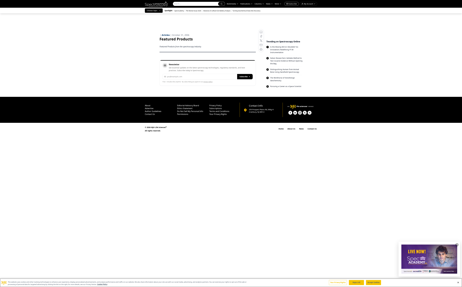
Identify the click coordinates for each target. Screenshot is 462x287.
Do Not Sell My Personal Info (190, 111)
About (147, 105)
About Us (291, 129)
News (301, 129)
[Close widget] (457, 244)
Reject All (356, 282)
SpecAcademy (179, 11)
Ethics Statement (184, 108)
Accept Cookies (374, 282)
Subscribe (244, 76)
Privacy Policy (215, 105)
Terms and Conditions (219, 111)
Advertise (149, 108)
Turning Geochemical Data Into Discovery (246, 11)
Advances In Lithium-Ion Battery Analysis (217, 11)
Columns (258, 4)
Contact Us (150, 114)
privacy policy (207, 82)
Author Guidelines (153, 111)
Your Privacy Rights (218, 114)
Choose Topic (152, 10)
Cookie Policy (102, 284)
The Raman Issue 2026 (193, 11)
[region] (231, 282)
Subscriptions (215, 108)
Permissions (182, 114)
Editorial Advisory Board (188, 105)
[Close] (458, 282)
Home (281, 129)
